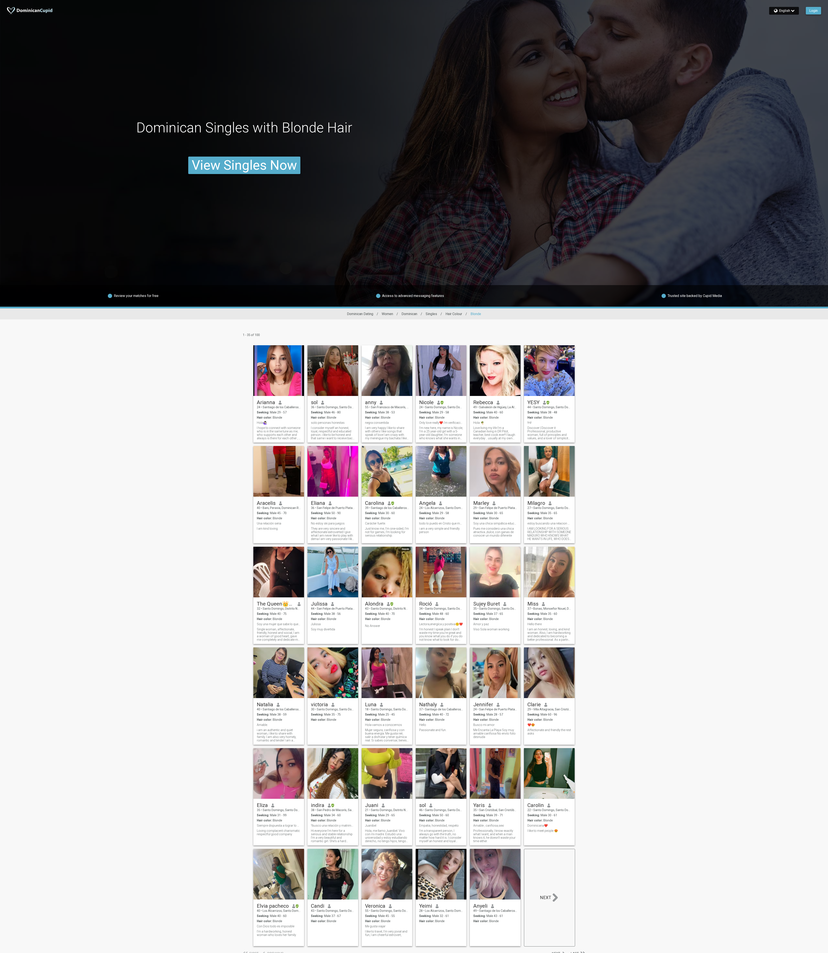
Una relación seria (269, 523)
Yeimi (425, 906)
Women (387, 314)
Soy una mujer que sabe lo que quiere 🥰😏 (279, 624)
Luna (370, 705)
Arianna (266, 402)
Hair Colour (453, 314)
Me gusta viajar (375, 926)
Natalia (265, 705)
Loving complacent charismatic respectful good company (278, 832)
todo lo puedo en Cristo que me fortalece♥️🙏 (441, 523)
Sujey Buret (486, 604)
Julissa (319, 604)
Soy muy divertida (323, 629)
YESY (533, 402)
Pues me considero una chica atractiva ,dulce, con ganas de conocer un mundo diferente (493, 532)
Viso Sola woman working (491, 629)
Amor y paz (481, 624)
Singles (431, 314)
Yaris (479, 805)
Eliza (262, 805)
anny (370, 402)
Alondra (374, 604)
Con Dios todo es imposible (275, 926)
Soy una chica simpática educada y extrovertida (495, 523)
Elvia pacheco (273, 906)
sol (314, 402)
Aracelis (266, 503)
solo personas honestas (328, 422)
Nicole (426, 402)
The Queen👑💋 (275, 604)
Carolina (374, 503)
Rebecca (483, 402)
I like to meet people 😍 (542, 830)
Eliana (318, 503)
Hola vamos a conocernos (383, 725)
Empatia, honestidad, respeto (439, 825)
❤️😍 (531, 725)
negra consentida (377, 422)
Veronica (375, 906)
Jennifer (483, 705)
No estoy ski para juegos (328, 523)
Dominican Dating (360, 314)
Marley (481, 503)
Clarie (534, 705)
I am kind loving (267, 528)
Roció (425, 604)
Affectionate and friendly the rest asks (549, 731)
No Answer (372, 626)
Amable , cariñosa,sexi (488, 825)
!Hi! (529, 422)
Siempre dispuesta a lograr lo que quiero (279, 825)
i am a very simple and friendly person (439, 530)
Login (813, 11)
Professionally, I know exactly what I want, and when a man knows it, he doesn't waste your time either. (494, 836)
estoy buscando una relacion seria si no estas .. (549, 523)
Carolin (535, 805)
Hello (422, 725)
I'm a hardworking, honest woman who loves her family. (276, 933)
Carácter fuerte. (375, 523)
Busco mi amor (484, 725)
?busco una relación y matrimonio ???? (333, 825)
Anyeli (480, 906)
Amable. (262, 725)
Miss (532, 604)
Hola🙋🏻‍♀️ (262, 422)
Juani (371, 805)
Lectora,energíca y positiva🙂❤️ (441, 624)
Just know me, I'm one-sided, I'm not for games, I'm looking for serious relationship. (387, 532)
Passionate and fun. (432, 730)
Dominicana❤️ (537, 825)
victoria (319, 705)
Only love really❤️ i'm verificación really (441, 422)
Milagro (536, 503)
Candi (317, 906)
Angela (427, 503)
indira (317, 805)
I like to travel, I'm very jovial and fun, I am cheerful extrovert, (386, 933)
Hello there (534, 624)
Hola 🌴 (478, 422)
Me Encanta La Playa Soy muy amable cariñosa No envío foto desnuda (494, 733)
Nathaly (428, 705)
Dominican (409, 314)
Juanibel (370, 825)
